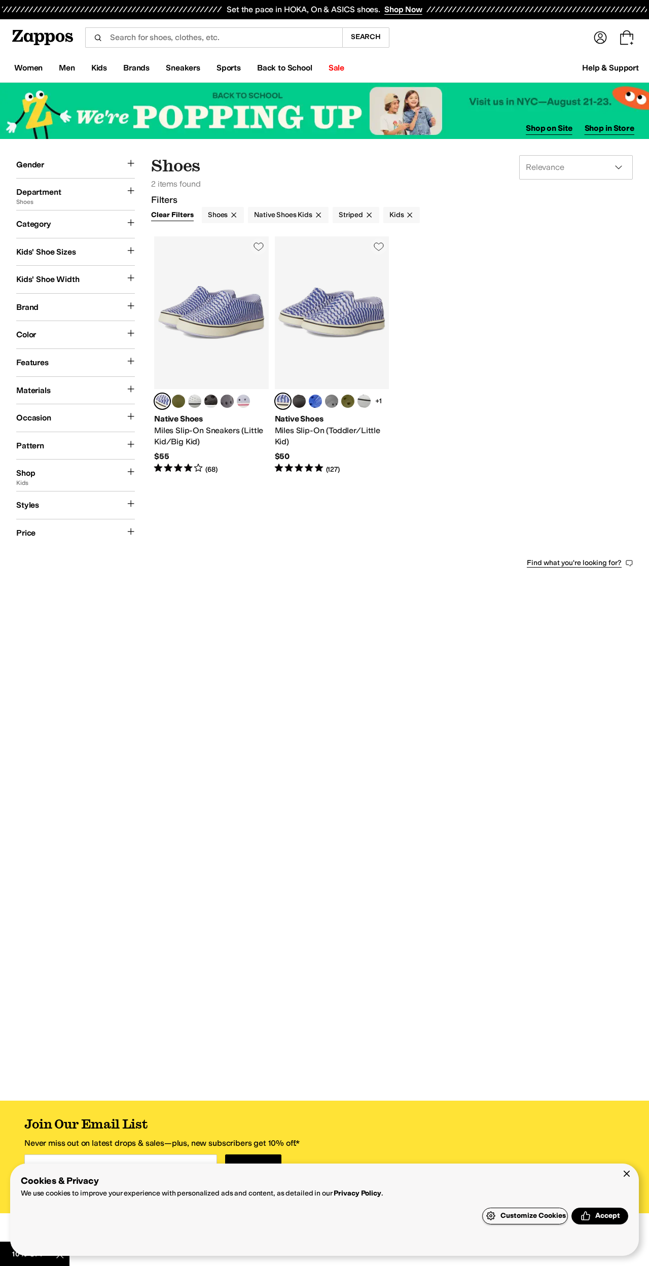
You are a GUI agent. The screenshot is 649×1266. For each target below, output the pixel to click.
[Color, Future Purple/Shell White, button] (243, 401)
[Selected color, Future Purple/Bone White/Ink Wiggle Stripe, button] (162, 401)
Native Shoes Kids (283, 214)
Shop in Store (609, 128)
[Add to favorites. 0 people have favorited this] (258, 246)
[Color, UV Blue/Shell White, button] (315, 401)
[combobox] (213, 37)
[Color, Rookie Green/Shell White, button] (178, 401)
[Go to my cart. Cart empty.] (627, 37)
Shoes (218, 214)
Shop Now (403, 9)
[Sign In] (600, 37)
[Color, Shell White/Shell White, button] (195, 401)
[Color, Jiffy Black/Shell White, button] (211, 401)
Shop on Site (549, 128)
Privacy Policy (357, 1193)
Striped (351, 214)
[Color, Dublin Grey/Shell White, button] (227, 401)
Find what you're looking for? (574, 562)
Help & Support (610, 68)
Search (366, 36)
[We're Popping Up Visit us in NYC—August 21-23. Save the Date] (324, 111)
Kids (396, 214)
